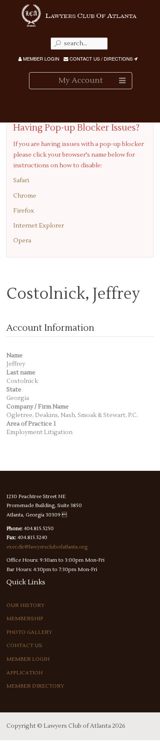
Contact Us (24, 645)
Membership (24, 619)
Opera (22, 241)
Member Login (40, 58)
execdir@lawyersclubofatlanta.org (46, 547)
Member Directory (35, 686)
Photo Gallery (29, 632)
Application (24, 673)
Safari (21, 180)
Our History (25, 605)
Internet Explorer (38, 226)
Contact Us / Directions (101, 58)
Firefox (23, 211)
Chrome (24, 196)
